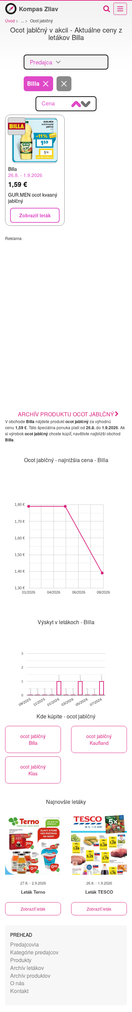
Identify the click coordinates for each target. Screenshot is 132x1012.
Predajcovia (24, 944)
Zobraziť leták (33, 909)
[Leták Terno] (33, 844)
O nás (17, 983)
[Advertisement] (66, 307)
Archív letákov (27, 968)
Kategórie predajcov (34, 952)
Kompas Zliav (38, 8)
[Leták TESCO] (99, 844)
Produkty (20, 960)
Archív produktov (30, 975)
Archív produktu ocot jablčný (66, 414)
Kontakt (19, 991)
